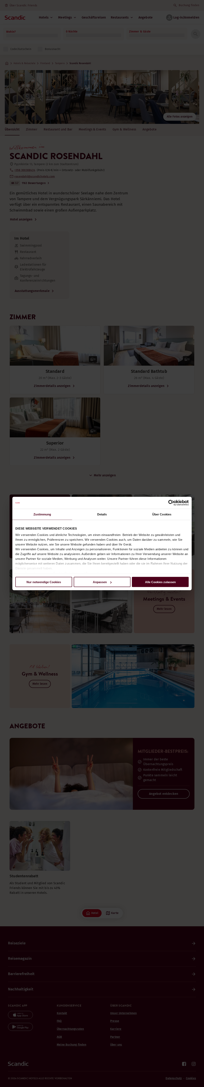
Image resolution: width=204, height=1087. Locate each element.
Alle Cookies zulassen (160, 582)
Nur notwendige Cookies (43, 582)
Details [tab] (102, 514)
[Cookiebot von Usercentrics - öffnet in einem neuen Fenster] (171, 503)
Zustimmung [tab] (42, 514)
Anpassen (100, 582)
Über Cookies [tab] (161, 514)
